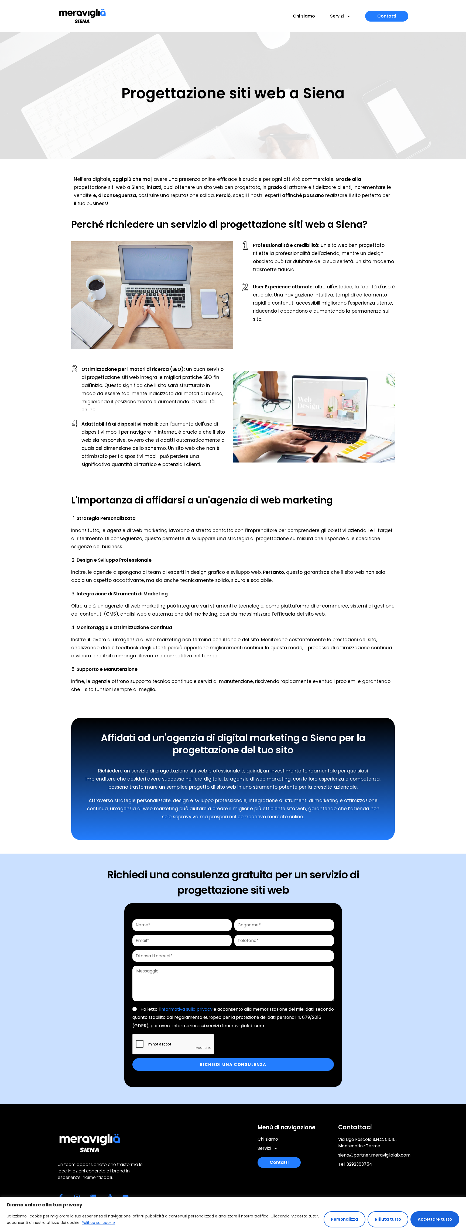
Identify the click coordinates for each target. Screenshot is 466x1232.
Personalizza (344, 1219)
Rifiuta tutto (388, 1219)
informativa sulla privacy (186, 1009)
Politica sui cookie (98, 1222)
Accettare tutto (435, 1219)
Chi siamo (304, 16)
